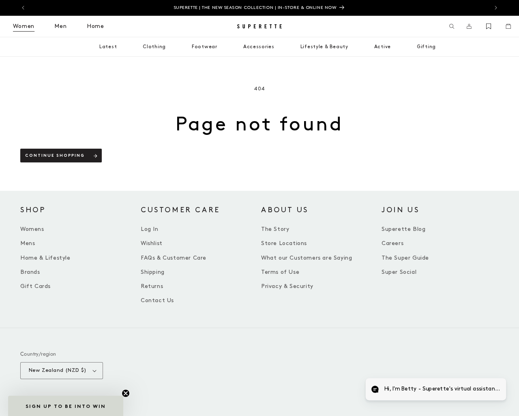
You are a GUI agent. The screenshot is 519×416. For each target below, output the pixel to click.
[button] (452, 26)
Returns (152, 286)
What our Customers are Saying (306, 257)
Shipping (153, 272)
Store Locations (284, 243)
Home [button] (95, 26)
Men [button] (60, 26)
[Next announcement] (496, 7)
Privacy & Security (287, 286)
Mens (27, 243)
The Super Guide (405, 257)
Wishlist (152, 243)
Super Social (399, 272)
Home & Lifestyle (45, 257)
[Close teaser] (126, 393)
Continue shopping (55, 156)
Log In (150, 229)
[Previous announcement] (23, 7)
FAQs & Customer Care (173, 257)
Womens (32, 229)
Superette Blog (403, 229)
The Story (275, 229)
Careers (392, 243)
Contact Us (157, 300)
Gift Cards (35, 286)
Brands (30, 272)
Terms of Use (280, 272)
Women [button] (23, 26)
